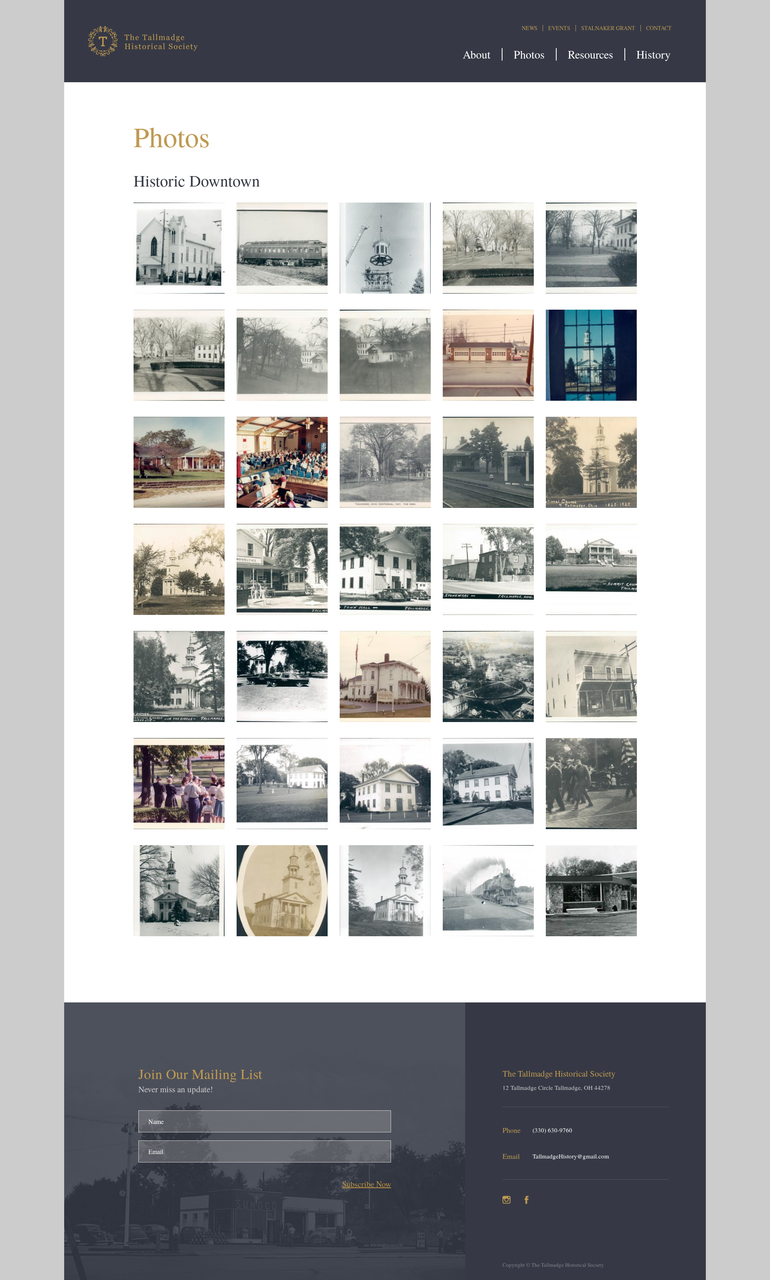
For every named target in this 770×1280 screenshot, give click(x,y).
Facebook (527, 1200)
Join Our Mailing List (200, 1073)
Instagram (507, 1200)
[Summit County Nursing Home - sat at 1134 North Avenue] (591, 612)
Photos (529, 54)
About (476, 54)
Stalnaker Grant (608, 28)
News (529, 28)
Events (559, 28)
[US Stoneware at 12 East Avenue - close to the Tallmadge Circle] (488, 612)
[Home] (145, 41)
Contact (659, 28)
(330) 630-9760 (552, 1130)
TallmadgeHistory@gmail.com (571, 1156)
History (653, 54)
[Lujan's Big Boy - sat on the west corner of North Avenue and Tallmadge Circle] (591, 933)
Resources (590, 54)
